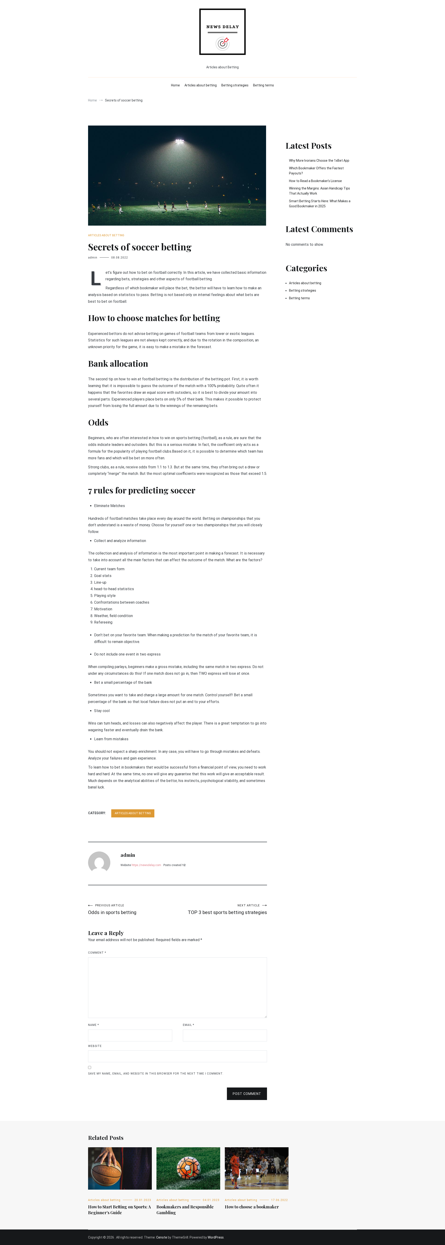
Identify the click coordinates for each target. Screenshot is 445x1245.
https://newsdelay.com (146, 865)
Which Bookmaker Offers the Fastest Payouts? (316, 170)
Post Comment (247, 1094)
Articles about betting (200, 85)
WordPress (216, 1237)
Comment (97, 952)
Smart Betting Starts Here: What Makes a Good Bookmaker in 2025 (319, 203)
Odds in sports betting (112, 909)
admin (92, 257)
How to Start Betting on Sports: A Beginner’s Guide (119, 1209)
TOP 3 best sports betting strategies (227, 909)
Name (93, 1025)
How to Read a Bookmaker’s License (315, 181)
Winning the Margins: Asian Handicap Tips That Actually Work (319, 190)
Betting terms (263, 85)
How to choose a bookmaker (252, 1207)
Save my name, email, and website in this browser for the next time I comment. (155, 1073)
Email (188, 1025)
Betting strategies (234, 85)
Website (95, 1046)
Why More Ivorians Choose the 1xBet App (319, 160)
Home (175, 85)
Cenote (161, 1237)
